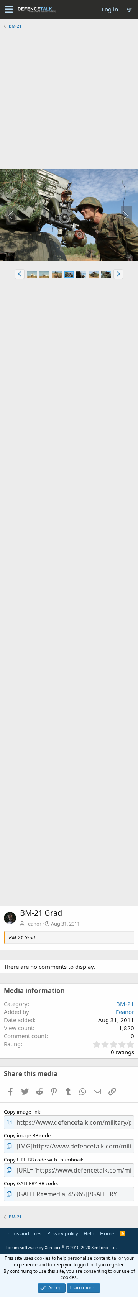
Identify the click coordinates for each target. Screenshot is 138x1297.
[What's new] (129, 9)
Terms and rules (23, 1233)
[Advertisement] (69, 100)
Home (107, 1233)
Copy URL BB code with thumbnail (43, 1159)
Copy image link (22, 1111)
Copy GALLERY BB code (30, 1183)
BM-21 (125, 1004)
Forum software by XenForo (61, 1247)
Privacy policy (62, 1233)
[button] (9, 9)
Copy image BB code (27, 1135)
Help (89, 1233)
